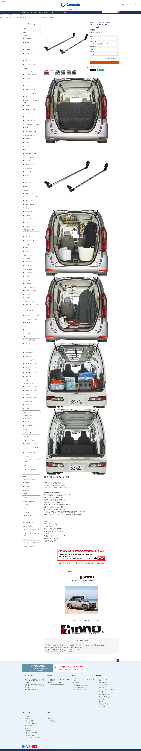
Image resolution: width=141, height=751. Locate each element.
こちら (39, 689)
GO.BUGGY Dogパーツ (30, 519)
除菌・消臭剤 (27, 255)
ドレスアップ (27, 142)
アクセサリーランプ (29, 146)
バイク (26, 251)
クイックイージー (29, 408)
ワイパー (26, 179)
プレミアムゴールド (29, 425)
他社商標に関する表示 (80, 689)
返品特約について (94, 67)
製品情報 (98, 675)
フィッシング (27, 60)
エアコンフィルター (29, 168)
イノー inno (28, 718)
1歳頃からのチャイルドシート (31, 310)
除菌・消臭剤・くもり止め (31, 479)
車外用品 (26, 150)
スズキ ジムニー (28, 222)
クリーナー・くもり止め (30, 443)
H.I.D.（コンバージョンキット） (31, 344)
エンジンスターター (29, 383)
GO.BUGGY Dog (28, 515)
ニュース (118, 4)
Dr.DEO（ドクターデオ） (30, 415)
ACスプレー (27, 265)
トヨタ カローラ (28, 193)
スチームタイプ (28, 272)
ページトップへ (118, 660)
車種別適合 (93, 46)
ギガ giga (27, 730)
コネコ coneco (28, 734)
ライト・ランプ (28, 337)
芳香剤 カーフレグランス (105, 691)
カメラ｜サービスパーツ (30, 539)
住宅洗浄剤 (27, 486)
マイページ (56, 12)
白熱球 (26, 380)
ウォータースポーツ (29, 53)
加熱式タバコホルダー (30, 135)
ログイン (131, 4)
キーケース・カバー (29, 109)
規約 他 (73, 675)
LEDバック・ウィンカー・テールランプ (31, 368)
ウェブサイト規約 (79, 687)
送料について (93, 41)
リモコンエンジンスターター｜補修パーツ (32, 534)
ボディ (26, 233)
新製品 (24, 28)
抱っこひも (27, 322)
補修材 (26, 247)
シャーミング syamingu (31, 732)
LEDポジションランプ (30, 356)
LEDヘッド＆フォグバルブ (31, 349)
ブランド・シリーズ (28, 412)
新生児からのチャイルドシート (31, 305)
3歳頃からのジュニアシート (31, 315)
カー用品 (6, 14)
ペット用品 (26, 512)
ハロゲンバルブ (28, 376)
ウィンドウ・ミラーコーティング (31, 447)
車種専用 (26, 190)
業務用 (26, 68)
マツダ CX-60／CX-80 (30, 226)
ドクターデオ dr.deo (30, 722)
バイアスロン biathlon (30, 716)
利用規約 (76, 682)
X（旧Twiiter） (53, 722)
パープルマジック (28, 456)
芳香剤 (26, 186)
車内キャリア (30, 17)
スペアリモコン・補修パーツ (31, 397)
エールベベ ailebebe (30, 727)
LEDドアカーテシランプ (30, 372)
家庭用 (26, 429)
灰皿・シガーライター (30, 131)
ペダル (26, 117)
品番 (91, 36)
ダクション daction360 (31, 723)
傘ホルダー (27, 85)
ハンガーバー (37, 17)
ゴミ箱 (26, 128)
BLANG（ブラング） (29, 433)
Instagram (52, 718)
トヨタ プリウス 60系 (30, 200)
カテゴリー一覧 (103, 679)
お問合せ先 (49, 675)
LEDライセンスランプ (30, 363)
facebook (52, 716)
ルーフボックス (28, 42)
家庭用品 (25, 476)
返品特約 (76, 684)
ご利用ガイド (124, 4)
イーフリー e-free (29, 735)
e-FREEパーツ (27, 508)
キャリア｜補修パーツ (29, 546)
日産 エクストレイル (29, 208)
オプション (27, 333)
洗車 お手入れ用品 (104, 694)
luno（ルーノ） (28, 436)
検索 (119, 12)
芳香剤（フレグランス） (30, 287)
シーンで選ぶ (27, 294)
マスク (25, 497)
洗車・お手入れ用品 (29, 230)
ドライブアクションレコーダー (107, 689)
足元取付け (27, 276)
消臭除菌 (26, 483)
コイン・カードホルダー (30, 93)
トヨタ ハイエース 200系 (30, 197)
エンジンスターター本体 (30, 386)
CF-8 (25, 473)
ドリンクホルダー (29, 82)
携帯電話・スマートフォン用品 (31, 101)
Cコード (92, 51)
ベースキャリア (28, 38)
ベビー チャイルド (104, 698)
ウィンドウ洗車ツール (30, 452)
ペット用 (26, 490)
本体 (25, 329)
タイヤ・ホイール (29, 240)
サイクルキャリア (29, 49)
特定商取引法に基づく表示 (81, 686)
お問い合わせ (137, 4)
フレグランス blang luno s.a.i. (32, 728)
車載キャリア (12, 17)
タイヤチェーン (28, 401)
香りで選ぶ (27, 298)
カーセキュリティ (29, 172)
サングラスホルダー (29, 89)
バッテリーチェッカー (30, 153)
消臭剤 (101, 692)
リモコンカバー (28, 394)
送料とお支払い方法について (29, 675)
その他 (26, 175)
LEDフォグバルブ (29, 352)
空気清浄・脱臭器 (29, 164)
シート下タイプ (28, 280)
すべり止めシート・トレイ (31, 106)
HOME (1, 14)
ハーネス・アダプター (30, 390)
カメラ (25, 326)
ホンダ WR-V (27, 215)
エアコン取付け (28, 269)
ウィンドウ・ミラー (29, 236)
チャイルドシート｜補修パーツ (32, 542)
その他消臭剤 (27, 283)
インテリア (27, 244)
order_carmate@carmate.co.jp (57, 684)
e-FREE (26, 504)
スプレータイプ (28, 261)
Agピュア (26, 465)
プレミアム (27, 422)
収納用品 (26, 96)
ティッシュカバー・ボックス (31, 124)
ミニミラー (27, 78)
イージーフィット (29, 404)
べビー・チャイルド (29, 301)
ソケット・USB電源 (29, 120)
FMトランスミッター (29, 157)
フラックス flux (29, 720)
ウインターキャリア (29, 57)
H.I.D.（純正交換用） (29, 340)
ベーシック (27, 418)
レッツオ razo (28, 725)
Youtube (52, 720)
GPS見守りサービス (28, 522)
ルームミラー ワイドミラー (31, 74)
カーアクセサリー (28, 71)
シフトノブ (27, 113)
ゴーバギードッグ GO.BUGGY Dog (34, 739)
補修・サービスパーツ (28, 526)
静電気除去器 (27, 139)
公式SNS (49, 713)
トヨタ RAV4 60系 (29, 204)
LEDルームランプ (29, 360)
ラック (26, 46)
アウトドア (27, 161)
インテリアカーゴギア (21, 17)
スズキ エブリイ (28, 219)
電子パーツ (27, 183)
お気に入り (46, 12)
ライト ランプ (102, 699)
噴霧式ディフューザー (30, 290)
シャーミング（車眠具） (30, 469)
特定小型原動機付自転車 (29, 501)
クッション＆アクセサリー (31, 319)
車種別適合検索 (37, 12)
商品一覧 (25, 12)
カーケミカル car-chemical (32, 737)
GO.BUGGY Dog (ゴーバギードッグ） (32, 460)
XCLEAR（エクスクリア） (30, 440)
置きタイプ (27, 258)
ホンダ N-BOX (28, 211)
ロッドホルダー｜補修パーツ (31, 529)
